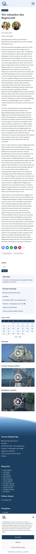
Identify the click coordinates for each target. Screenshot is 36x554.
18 (27, 328)
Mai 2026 (5, 474)
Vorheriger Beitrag (7, 253)
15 (13, 328)
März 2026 (6, 478)
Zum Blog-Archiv (7, 500)
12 (32, 326)
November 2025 (7, 486)
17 (22, 328)
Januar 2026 (6, 482)
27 (4, 333)
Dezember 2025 (7, 484)
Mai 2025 (5, 491)
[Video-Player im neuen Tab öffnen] (18, 353)
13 (4, 328)
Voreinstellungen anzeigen (18, 547)
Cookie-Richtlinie (11, 551)
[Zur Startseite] (14, 3)
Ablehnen (18, 542)
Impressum (26, 551)
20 (4, 331)
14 (8, 328)
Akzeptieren (18, 537)
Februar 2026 (6, 480)
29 (13, 333)
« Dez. (16, 337)
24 (22, 331)
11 (27, 326)
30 (18, 333)
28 (8, 333)
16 (18, 328)
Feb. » (20, 337)
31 (22, 333)
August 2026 (6, 470)
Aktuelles (5, 512)
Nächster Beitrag (18, 253)
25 (27, 331)
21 (8, 331)
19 (32, 328)
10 (22, 326)
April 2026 (6, 476)
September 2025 (7, 489)
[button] (33, 517)
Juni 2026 (5, 472)
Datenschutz (19, 551)
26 (32, 331)
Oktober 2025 (7, 487)
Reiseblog (5, 10)
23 (18, 331)
